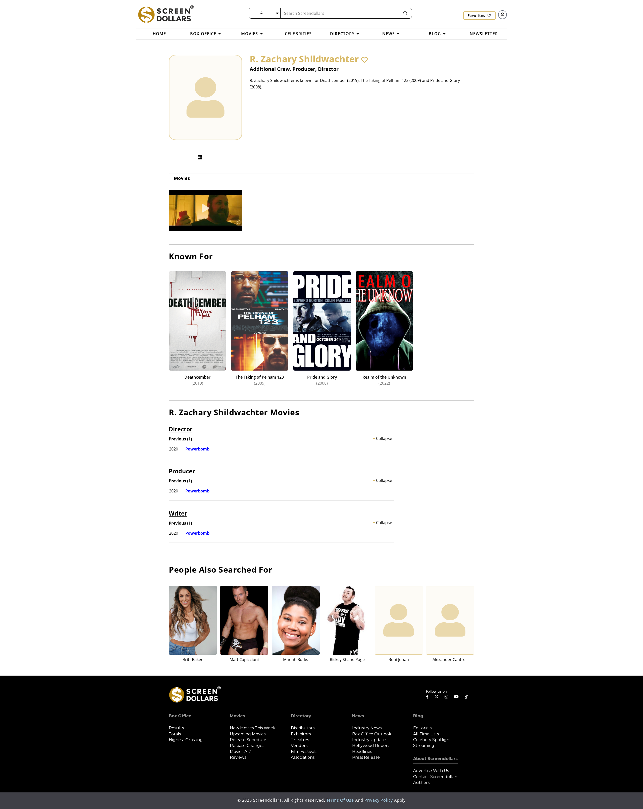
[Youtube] (456, 696)
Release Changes (247, 745)
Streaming (423, 745)
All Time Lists (426, 734)
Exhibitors (301, 734)
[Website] (209, 157)
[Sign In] (502, 14)
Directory (301, 716)
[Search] (405, 13)
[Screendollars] (165, 14)
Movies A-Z (240, 751)
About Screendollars (435, 758)
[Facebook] (427, 696)
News (358, 716)
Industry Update (369, 739)
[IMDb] (200, 157)
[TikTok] (466, 696)
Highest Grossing (186, 739)
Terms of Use (340, 800)
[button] (364, 59)
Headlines (362, 751)
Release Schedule (248, 739)
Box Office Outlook (371, 734)
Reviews (238, 757)
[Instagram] (446, 696)
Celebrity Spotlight (432, 739)
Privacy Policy (378, 800)
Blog (418, 716)
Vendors (299, 745)
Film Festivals (304, 751)
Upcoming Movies (247, 734)
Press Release (366, 757)
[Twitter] (437, 696)
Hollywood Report (370, 745)
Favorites (477, 15)
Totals (175, 734)
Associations (302, 757)
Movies (182, 178)
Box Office (180, 716)
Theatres (300, 739)
